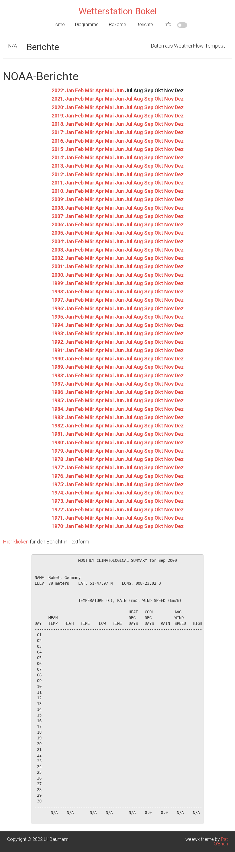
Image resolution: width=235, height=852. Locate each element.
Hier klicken (16, 542)
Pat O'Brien (221, 842)
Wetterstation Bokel (118, 11)
